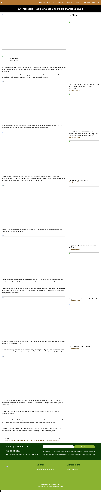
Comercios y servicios (91, 2)
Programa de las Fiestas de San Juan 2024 (84, 299)
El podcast (51, 2)
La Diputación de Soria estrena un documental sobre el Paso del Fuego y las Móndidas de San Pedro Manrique (83, 133)
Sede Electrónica (72, 469)
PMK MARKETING (57, 486)
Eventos (69, 2)
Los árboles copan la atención (79, 180)
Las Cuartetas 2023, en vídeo (79, 347)
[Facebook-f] (53, 479)
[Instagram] (48, 479)
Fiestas (60, 2)
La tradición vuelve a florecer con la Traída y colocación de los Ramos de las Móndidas (84, 86)
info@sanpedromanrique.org (46, 469)
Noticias (42, 2)
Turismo (77, 2)
